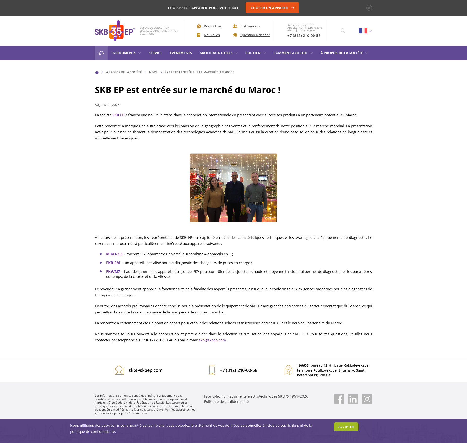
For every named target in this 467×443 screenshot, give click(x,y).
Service (155, 53)
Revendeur (213, 26)
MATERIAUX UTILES (216, 53)
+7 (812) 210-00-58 (304, 35)
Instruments (250, 26)
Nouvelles (212, 35)
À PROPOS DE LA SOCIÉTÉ (341, 53)
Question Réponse (253, 35)
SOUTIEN (252, 53)
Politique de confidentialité (226, 401)
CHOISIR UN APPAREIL (270, 7)
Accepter (346, 427)
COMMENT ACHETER (290, 53)
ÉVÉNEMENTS (181, 53)
